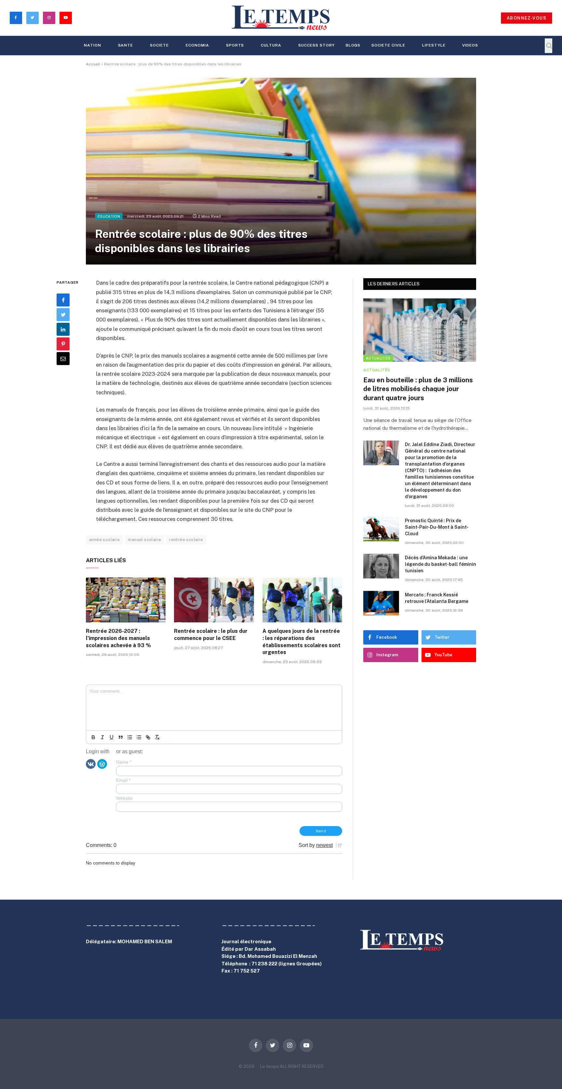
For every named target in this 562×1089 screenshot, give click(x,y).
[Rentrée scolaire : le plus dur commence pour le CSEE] (214, 600)
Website (124, 798)
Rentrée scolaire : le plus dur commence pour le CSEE (211, 634)
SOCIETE (159, 45)
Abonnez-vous (526, 18)
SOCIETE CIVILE (388, 45)
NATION (92, 45)
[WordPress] (102, 763)
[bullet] (138, 737)
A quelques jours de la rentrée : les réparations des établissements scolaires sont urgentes (301, 641)
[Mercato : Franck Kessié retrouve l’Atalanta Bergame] (381, 603)
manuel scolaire (144, 539)
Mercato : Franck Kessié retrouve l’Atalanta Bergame (436, 598)
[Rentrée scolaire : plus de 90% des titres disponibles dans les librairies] (281, 171)
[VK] (91, 763)
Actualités (378, 358)
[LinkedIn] (63, 329)
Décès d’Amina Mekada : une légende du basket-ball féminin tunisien (440, 564)
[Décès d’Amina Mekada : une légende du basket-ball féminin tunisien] (381, 566)
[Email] (63, 358)
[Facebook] (63, 299)
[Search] (548, 45)
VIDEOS (470, 45)
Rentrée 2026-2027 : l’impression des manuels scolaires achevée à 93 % (118, 638)
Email (123, 780)
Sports (235, 45)
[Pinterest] (63, 343)
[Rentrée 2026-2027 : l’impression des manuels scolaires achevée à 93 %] (126, 600)
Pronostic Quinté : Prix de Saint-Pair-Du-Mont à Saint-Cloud (437, 527)
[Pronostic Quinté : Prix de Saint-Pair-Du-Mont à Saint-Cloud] (381, 529)
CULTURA (271, 45)
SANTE (125, 45)
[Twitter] (63, 314)
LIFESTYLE (434, 45)
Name (123, 762)
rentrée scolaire (186, 539)
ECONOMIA (197, 45)
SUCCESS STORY (316, 45)
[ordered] (129, 737)
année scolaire (104, 539)
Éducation (109, 216)
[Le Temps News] (281, 18)
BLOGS (353, 45)
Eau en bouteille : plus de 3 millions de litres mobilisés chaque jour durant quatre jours (418, 389)
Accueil (93, 64)
